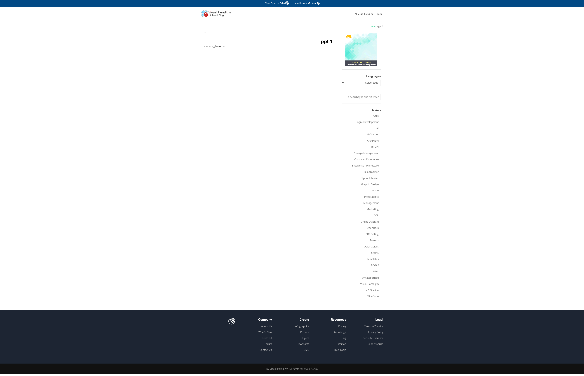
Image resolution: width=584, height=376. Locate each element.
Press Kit (267, 338)
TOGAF (375, 265)
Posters (374, 240)
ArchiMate (373, 140)
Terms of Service (373, 326)
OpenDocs (373, 228)
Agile (376, 115)
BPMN (375, 147)
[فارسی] (205, 32)
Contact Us (265, 350)
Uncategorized (370, 277)
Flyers (305, 338)
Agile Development (368, 122)
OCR (376, 215)
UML (376, 271)
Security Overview (373, 338)
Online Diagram (370, 221)
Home (373, 26)
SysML (375, 252)
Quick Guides (371, 246)
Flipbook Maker (370, 178)
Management (371, 203)
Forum (268, 344)
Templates (373, 259)
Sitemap (341, 344)
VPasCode (373, 296)
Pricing (342, 326)
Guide (375, 190)
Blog (343, 338)
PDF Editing (372, 234)
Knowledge (340, 332)
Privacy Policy (375, 332)
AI (377, 128)
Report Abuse (375, 344)
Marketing (373, 209)
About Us (266, 326)
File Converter (371, 171)
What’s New (265, 332)
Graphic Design (370, 184)
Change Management (366, 153)
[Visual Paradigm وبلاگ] (216, 15)
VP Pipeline (372, 290)
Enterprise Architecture (365, 165)
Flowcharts (303, 344)
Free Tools (340, 350)
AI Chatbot (373, 134)
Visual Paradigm (369, 284)
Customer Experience (366, 159)
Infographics (371, 196)
